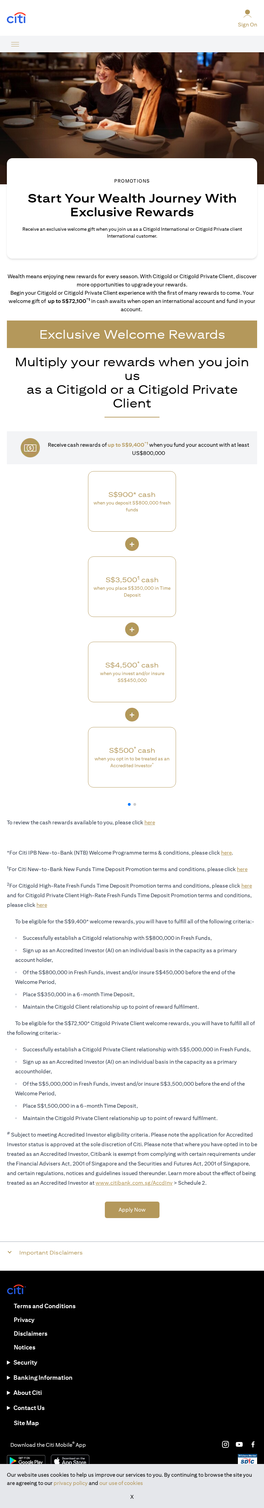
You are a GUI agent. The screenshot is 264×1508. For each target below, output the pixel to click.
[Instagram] (225, 1444)
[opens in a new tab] (16, 18)
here (149, 822)
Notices (24, 1347)
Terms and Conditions (45, 1306)
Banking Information (43, 1377)
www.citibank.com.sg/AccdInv (134, 1183)
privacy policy (71, 1483)
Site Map (26, 1422)
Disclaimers (30, 1333)
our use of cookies (121, 1483)
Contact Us (29, 1407)
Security (25, 1362)
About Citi (27, 1392)
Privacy (24, 1319)
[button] (129, 804)
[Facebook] (253, 1444)
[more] (15, 44)
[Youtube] (239, 1444)
